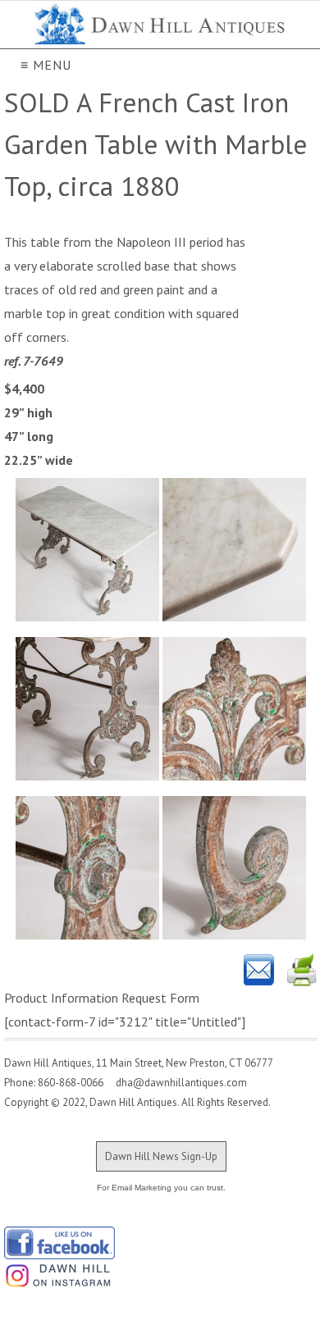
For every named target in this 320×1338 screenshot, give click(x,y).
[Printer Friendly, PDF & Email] (281, 969)
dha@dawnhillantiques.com (176, 1083)
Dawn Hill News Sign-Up (161, 1156)
